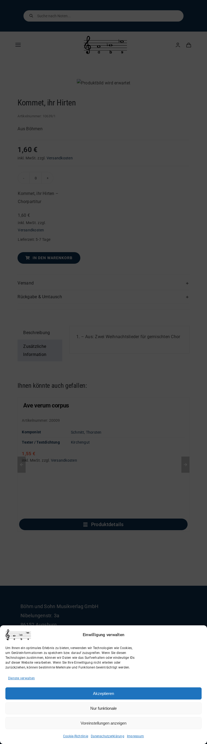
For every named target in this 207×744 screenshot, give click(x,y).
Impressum (135, 736)
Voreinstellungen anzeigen (103, 723)
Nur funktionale (103, 708)
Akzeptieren (103, 693)
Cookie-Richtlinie (75, 736)
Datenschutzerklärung (107, 736)
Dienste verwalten (21, 678)
